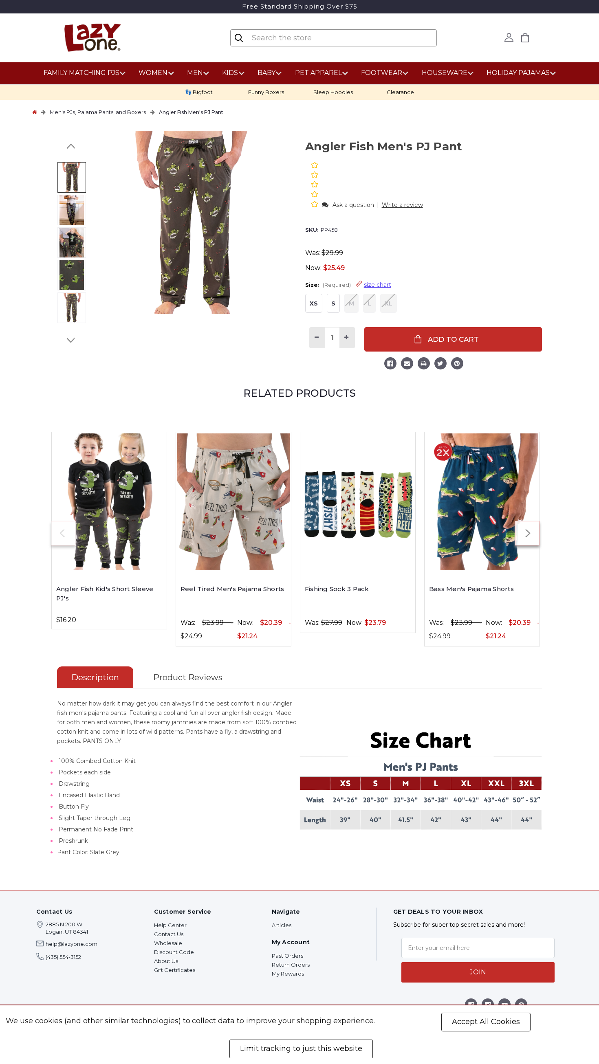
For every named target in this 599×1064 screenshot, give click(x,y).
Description (95, 677)
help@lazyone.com (71, 944)
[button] (315, 205)
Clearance (400, 92)
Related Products (299, 393)
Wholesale (168, 943)
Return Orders (291, 964)
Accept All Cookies (486, 1021)
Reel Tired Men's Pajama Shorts (232, 589)
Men (195, 73)
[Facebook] (390, 365)
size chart (377, 284)
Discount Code (174, 952)
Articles (281, 925)
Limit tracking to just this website (301, 1048)
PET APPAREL (318, 73)
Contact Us (168, 934)
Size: (348, 284)
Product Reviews (187, 677)
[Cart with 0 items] (525, 37)
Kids (230, 73)
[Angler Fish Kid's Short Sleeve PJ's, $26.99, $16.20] (109, 501)
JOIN (478, 972)
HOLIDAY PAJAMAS (518, 73)
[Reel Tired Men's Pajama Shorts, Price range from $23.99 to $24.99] (233, 501)
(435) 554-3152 (63, 957)
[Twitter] (440, 365)
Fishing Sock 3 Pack (337, 589)
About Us (166, 961)
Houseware (444, 73)
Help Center (170, 925)
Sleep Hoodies (333, 92)
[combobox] (299, 38)
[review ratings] (314, 185)
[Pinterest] (457, 365)
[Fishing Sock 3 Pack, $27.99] (358, 501)
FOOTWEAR (381, 73)
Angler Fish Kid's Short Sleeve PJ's (105, 593)
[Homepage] (34, 112)
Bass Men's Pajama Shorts (471, 589)
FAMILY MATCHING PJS (81, 73)
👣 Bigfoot (199, 92)
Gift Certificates (174, 970)
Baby (266, 73)
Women (153, 73)
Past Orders (287, 955)
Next (71, 340)
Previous (71, 146)
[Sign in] (509, 37)
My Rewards (288, 973)
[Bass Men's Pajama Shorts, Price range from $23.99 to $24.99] (482, 501)
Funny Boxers (266, 92)
